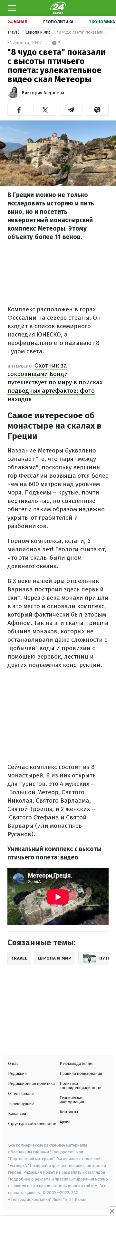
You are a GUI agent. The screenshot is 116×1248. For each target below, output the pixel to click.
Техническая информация (72, 1099)
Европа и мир (38, 32)
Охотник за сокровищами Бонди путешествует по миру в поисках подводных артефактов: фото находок (54, 382)
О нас (13, 1063)
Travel (13, 32)
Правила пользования (81, 1073)
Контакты (69, 1111)
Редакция (17, 1073)
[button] (18, 110)
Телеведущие (21, 1103)
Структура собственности (32, 1123)
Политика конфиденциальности (81, 1085)
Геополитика (58, 21)
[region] (58, 1232)
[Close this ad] (111, 1211)
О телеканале (21, 1093)
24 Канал (17, 21)
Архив (65, 1121)
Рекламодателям (76, 1063)
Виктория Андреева (43, 93)
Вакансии (17, 1113)
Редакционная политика (31, 1083)
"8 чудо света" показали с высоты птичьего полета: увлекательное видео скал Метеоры (83, 32)
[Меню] (12, 8)
